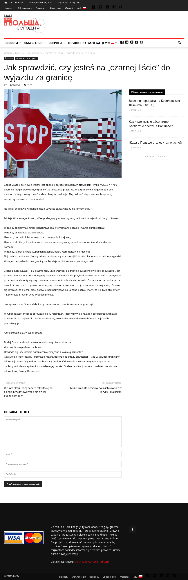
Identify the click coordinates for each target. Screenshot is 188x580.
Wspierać (69, 8)
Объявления (24, 8)
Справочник (55, 8)
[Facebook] (132, 529)
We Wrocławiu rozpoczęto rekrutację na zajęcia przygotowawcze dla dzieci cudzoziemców (28, 391)
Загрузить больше (155, 156)
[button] (179, 43)
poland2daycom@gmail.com (92, 561)
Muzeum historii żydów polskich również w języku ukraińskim (96, 390)
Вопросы (40, 8)
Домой (8, 53)
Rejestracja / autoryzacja (69, 2)
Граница (20, 53)
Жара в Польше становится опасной (155, 142)
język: (80, 8)
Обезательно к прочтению (147, 92)
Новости (8, 8)
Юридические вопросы (26, 58)
